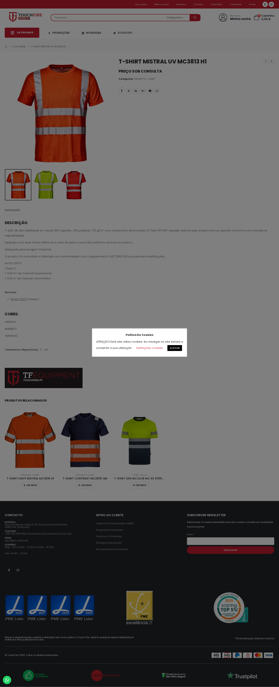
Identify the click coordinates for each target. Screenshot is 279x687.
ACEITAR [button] (175, 348)
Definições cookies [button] (149, 348)
